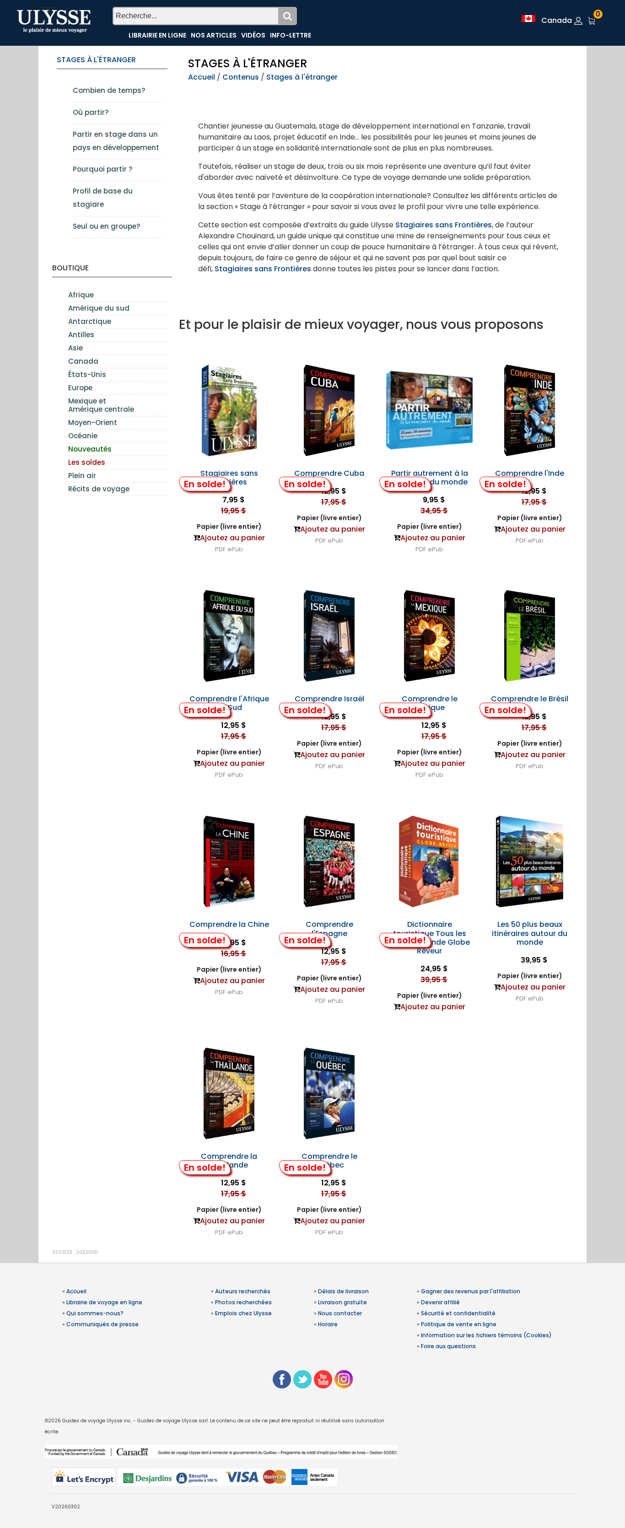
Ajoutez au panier (232, 538)
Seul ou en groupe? (106, 226)
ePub (235, 549)
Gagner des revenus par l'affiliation (470, 1291)
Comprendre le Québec (329, 1160)
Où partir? (90, 112)
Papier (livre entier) (229, 526)
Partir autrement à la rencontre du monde (429, 477)
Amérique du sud (98, 308)
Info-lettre (290, 35)
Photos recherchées (243, 1302)
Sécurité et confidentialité (458, 1313)
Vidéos (253, 35)
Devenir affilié (440, 1302)
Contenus (240, 77)
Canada (83, 361)
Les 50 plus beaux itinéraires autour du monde (529, 933)
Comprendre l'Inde (529, 473)
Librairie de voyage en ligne (104, 1302)
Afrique (81, 295)
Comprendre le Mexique (430, 703)
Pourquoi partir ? (102, 169)
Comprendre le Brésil (529, 699)
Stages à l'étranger (96, 59)
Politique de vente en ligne (458, 1324)
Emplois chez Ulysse (243, 1313)
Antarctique (89, 321)
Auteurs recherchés (242, 1291)
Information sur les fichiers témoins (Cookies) (486, 1335)
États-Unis (87, 374)
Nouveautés (90, 449)
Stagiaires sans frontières (229, 477)
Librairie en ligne (157, 35)
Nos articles (214, 35)
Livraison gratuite (342, 1302)
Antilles (81, 334)
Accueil (201, 77)
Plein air (82, 475)
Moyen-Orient (92, 422)
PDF (220, 549)
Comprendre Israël (329, 699)
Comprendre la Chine (229, 924)
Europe (80, 388)
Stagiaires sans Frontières (443, 225)
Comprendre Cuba (329, 473)
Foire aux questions (448, 1346)
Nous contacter (340, 1313)
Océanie (82, 436)
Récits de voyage (98, 489)
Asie (75, 348)
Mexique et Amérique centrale (101, 405)
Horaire (328, 1324)
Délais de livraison (343, 1291)
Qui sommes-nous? (95, 1313)
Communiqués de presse (102, 1324)
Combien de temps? (109, 90)
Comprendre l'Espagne (329, 928)
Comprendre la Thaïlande (229, 1160)
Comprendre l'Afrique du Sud (229, 703)
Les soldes (86, 462)
